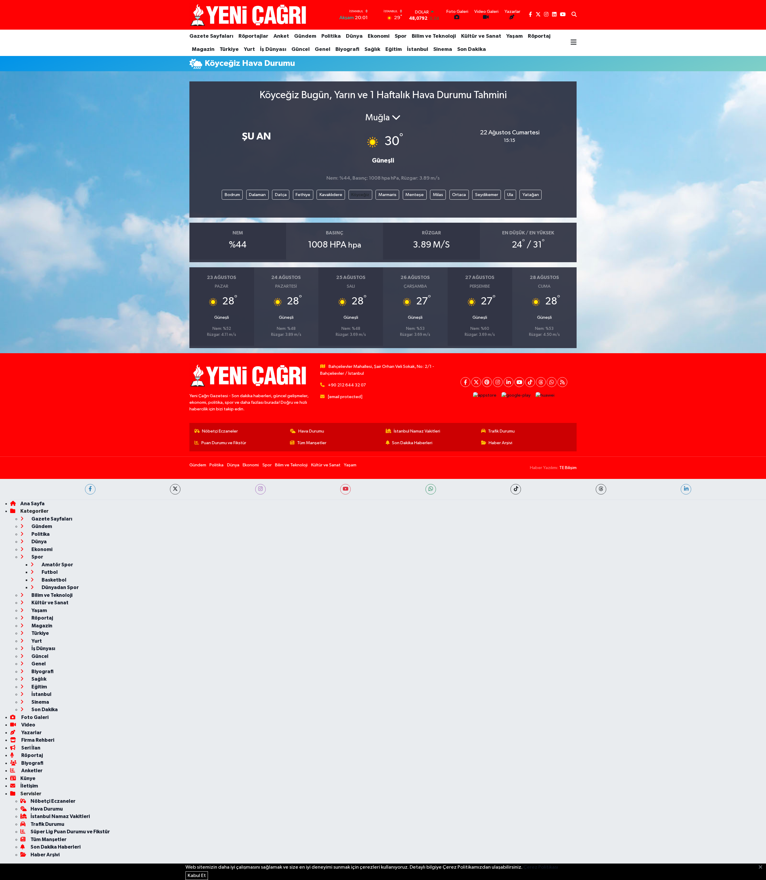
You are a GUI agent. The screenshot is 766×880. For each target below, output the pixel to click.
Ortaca (459, 194)
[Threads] (541, 382)
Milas (438, 194)
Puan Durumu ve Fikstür (223, 443)
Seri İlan (30, 747)
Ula (510, 194)
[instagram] (260, 489)
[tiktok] (515, 489)
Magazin (203, 49)
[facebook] (90, 489)
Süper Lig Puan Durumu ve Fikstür (70, 831)
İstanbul (417, 49)
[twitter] (175, 489)
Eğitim (393, 49)
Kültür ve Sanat (481, 36)
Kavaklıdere (331, 194)
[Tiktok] (530, 382)
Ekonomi (379, 36)
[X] (476, 382)
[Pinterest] (487, 382)
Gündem (305, 36)
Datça (281, 194)
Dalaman (257, 194)
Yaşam (514, 36)
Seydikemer (486, 194)
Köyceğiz (360, 194)
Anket (281, 36)
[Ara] (574, 15)
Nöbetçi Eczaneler (220, 431)
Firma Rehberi (37, 740)
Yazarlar (31, 732)
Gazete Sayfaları (211, 36)
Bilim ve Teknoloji (434, 36)
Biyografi (347, 49)
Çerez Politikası (540, 867)
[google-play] (516, 395)
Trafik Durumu (501, 431)
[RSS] (562, 382)
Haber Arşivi (500, 443)
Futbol (49, 572)
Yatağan (530, 194)
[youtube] (345, 489)
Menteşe (414, 194)
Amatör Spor (57, 564)
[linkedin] (686, 489)
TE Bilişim (568, 467)
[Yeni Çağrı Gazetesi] (249, 14)
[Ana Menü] (574, 42)
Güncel (300, 49)
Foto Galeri (34, 717)
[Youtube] (519, 382)
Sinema (442, 49)
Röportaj (539, 36)
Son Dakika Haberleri (412, 443)
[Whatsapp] (552, 382)
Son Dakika (471, 49)
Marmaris (387, 194)
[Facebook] (465, 382)
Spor (401, 36)
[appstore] (485, 395)
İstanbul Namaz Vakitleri (417, 431)
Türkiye (229, 49)
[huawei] (545, 395)
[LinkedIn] (508, 382)
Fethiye (303, 194)
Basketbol (53, 579)
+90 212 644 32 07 (347, 385)
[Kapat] (762, 867)
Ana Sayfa (32, 503)
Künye (27, 778)
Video (27, 724)
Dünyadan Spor (60, 587)
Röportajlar (253, 36)
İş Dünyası (273, 49)
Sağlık (372, 49)
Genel (322, 49)
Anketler (31, 770)
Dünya (354, 36)
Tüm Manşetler (311, 443)
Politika (331, 36)
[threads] (601, 489)
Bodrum (232, 194)
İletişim (29, 785)
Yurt (249, 49)
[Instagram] (498, 382)
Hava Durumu (311, 431)
